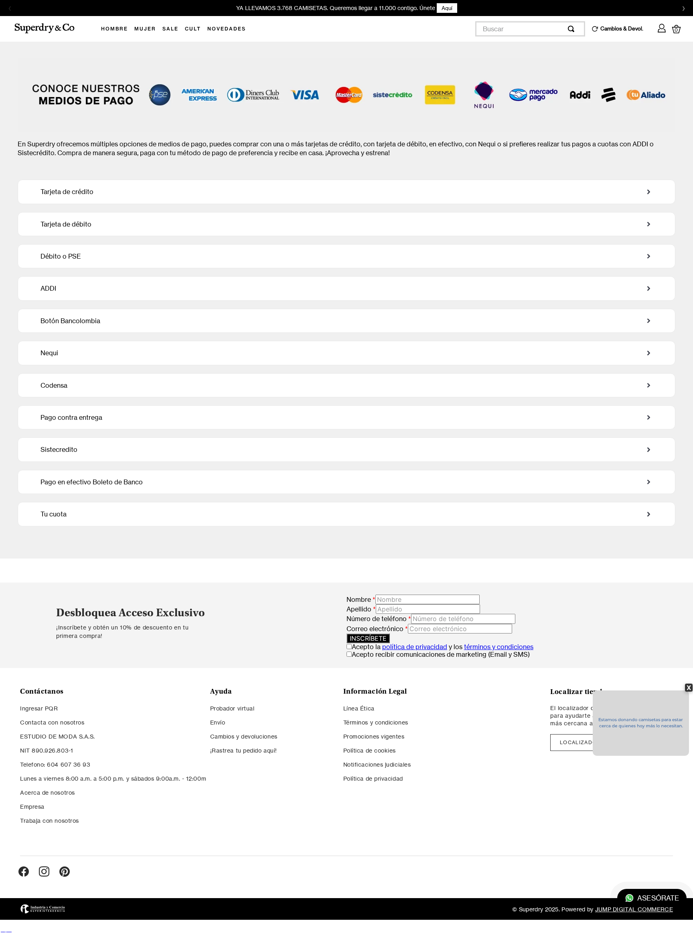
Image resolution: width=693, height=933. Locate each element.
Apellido (361, 609)
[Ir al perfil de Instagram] (44, 872)
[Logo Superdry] (50, 28)
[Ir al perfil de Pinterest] (64, 872)
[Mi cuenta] (662, 27)
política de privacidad (414, 647)
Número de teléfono (378, 619)
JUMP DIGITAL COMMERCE (634, 909)
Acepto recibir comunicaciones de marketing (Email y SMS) (441, 654)
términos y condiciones (498, 647)
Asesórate (658, 898)
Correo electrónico (377, 629)
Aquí (447, 8)
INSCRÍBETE (368, 638)
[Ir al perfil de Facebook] (23, 872)
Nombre (360, 599)
